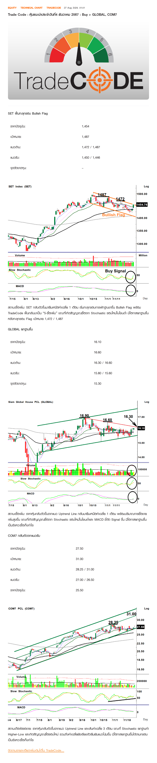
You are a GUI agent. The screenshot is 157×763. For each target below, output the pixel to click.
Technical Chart (32, 7)
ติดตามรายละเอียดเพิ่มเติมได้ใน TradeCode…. (36, 750)
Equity (12, 7)
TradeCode (54, 7)
